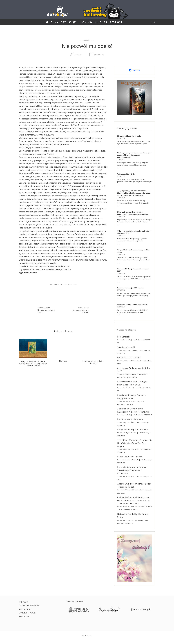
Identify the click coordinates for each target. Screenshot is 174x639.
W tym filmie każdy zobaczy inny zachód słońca (133, 251)
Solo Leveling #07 (126, 347)
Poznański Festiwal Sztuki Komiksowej (132, 305)
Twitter (63, 284)
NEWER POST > (83, 307)
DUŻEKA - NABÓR (27, 613)
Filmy (54, 22)
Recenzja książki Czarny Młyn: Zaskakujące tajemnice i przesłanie (132, 470)
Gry (63, 22)
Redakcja (116, 22)
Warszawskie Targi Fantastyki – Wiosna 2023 (133, 270)
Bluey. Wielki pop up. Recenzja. (132, 429)
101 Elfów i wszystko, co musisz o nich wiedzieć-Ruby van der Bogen (134, 443)
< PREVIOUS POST (43, 307)
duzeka (87, 40)
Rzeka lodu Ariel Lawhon (129, 456)
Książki (73, 22)
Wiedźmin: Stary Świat (126, 174)
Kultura (101, 22)
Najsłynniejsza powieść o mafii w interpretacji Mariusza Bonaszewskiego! (132, 213)
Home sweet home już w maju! (129, 136)
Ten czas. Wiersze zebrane (80, 311)
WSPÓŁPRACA (25, 609)
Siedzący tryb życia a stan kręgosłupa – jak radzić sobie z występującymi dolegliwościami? (134, 155)
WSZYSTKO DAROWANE (129, 357)
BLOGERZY (24, 616)
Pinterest (72, 284)
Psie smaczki (123, 336)
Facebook (54, 284)
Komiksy (86, 22)
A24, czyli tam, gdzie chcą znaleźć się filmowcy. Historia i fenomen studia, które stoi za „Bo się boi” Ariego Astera (133, 193)
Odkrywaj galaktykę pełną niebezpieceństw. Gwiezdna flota (134, 232)
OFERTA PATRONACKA (29, 605)
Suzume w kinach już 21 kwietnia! (130, 288)
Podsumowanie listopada (130, 419)
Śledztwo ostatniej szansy (46, 311)
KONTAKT (23, 602)
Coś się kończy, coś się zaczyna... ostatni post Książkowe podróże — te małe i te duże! (134, 500)
